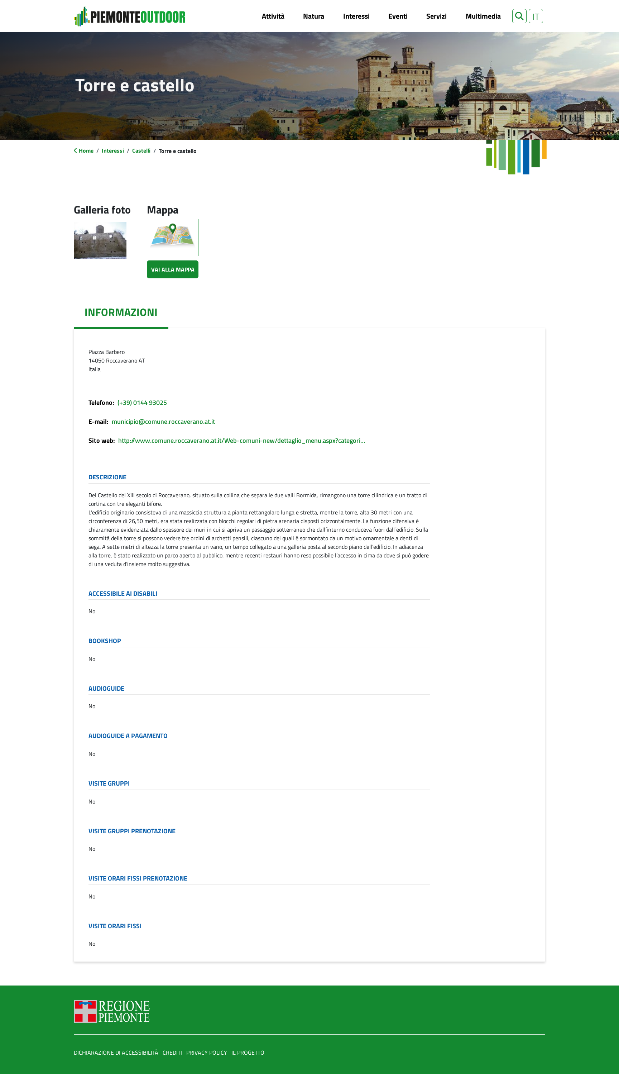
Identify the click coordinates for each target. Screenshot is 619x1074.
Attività (273, 15)
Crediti (172, 1052)
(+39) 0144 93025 (142, 402)
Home (86, 150)
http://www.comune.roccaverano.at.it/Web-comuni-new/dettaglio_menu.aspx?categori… (241, 440)
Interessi (356, 15)
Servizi (436, 15)
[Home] (129, 16)
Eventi (398, 15)
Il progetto (247, 1052)
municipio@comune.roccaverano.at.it (163, 421)
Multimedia (483, 15)
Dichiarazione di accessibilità (116, 1052)
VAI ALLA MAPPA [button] (173, 269)
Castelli (141, 150)
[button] (519, 16)
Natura (313, 15)
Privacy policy (206, 1052)
